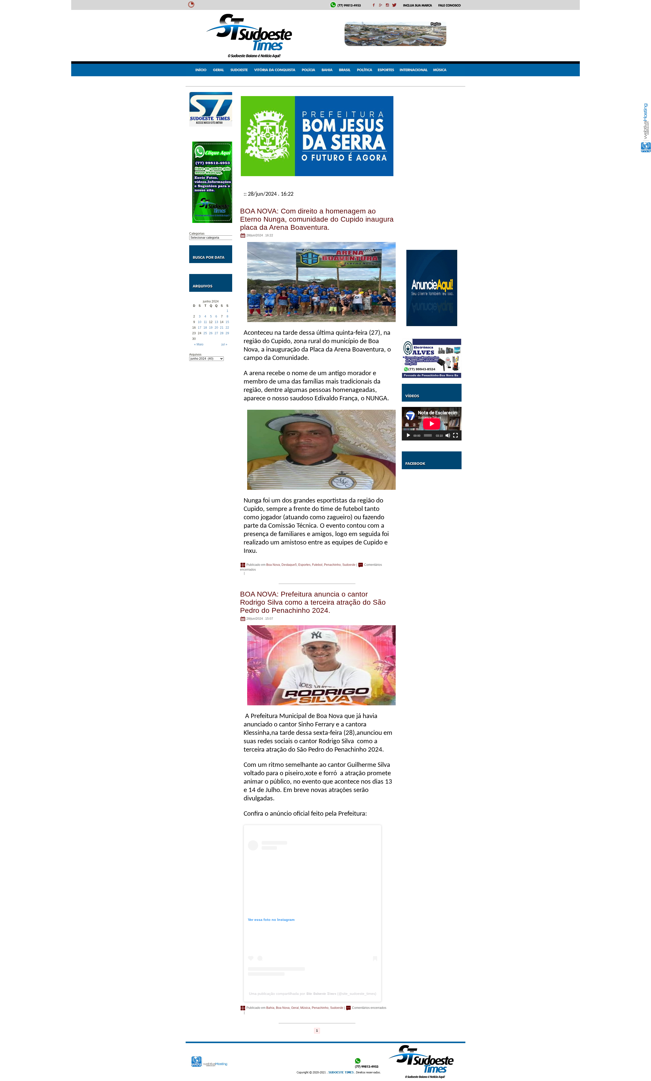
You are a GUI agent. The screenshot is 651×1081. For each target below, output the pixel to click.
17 (199, 327)
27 (216, 333)
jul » (224, 344)
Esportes (304, 565)
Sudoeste (349, 565)
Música (305, 1008)
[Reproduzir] (408, 435)
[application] (432, 423)
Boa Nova (273, 565)
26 (211, 333)
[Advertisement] (210, 442)
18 (205, 327)
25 (205, 333)
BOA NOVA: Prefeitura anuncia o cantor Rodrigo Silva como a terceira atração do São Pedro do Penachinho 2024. (313, 602)
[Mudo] (447, 435)
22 (227, 327)
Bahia (270, 1008)
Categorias (196, 233)
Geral (295, 1008)
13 (216, 322)
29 (227, 333)
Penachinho (332, 565)
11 (205, 322)
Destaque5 (289, 565)
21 (222, 327)
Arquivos (195, 354)
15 (227, 322)
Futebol (317, 565)
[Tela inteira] (455, 435)
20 (216, 327)
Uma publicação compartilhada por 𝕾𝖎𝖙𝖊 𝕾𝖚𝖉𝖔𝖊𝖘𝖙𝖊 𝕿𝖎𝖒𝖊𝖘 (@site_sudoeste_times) (312, 994)
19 (211, 327)
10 (199, 322)
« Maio (198, 344)
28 (222, 333)
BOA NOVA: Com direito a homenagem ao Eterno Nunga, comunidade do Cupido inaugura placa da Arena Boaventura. (317, 219)
